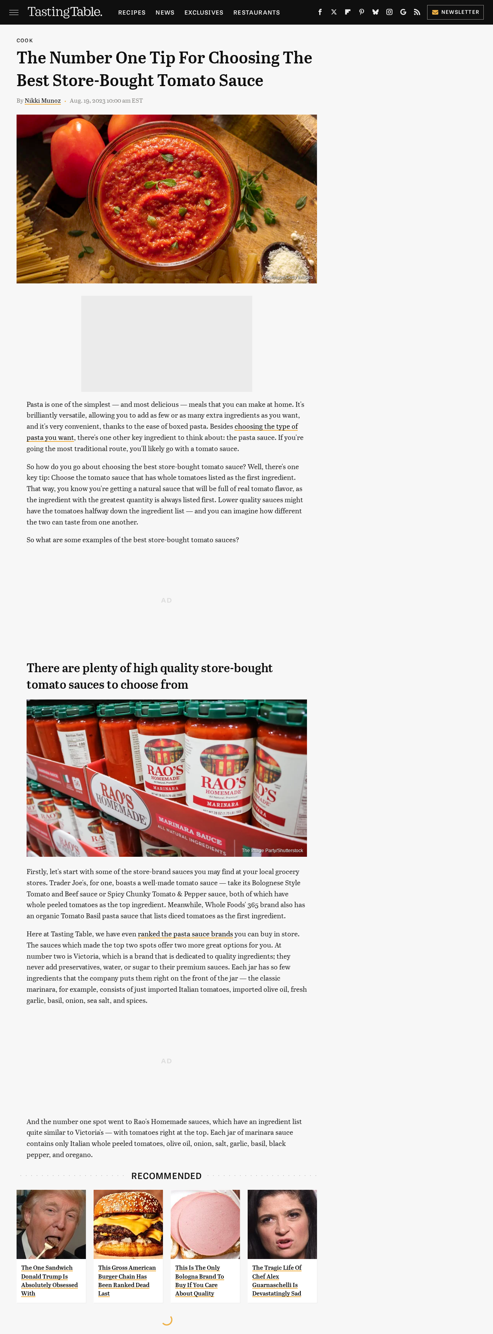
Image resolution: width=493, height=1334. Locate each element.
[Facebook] (320, 13)
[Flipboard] (348, 13)
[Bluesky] (375, 13)
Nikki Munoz (43, 100)
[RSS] (417, 13)
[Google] (403, 13)
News (165, 12)
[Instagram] (389, 13)
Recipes (132, 12)
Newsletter (460, 11)
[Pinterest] (362, 13)
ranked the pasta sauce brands (185, 933)
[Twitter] (334, 13)
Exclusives (203, 12)
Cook (25, 40)
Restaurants (256, 12)
